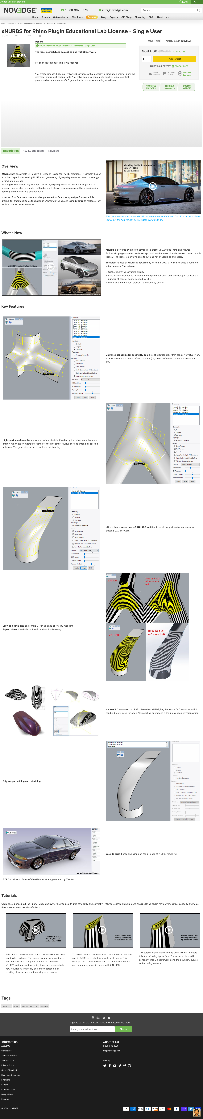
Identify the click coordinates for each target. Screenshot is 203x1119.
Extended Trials (8, 1089)
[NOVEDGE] (21, 10)
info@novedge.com (115, 10)
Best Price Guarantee (10, 1075)
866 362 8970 (181, 66)
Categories (59, 17)
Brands (46, 17)
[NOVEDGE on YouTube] (115, 1066)
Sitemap (106, 1060)
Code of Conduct (9, 1070)
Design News (7, 1094)
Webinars (77, 17)
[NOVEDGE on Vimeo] (120, 1066)
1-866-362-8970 (76, 10)
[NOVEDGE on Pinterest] (125, 1066)
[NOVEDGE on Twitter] (105, 1066)
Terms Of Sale (7, 1060)
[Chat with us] (197, 1113)
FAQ (151, 17)
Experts (114, 17)
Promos (92, 17)
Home (35, 17)
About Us (162, 17)
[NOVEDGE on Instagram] (129, 1066)
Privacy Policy (7, 1065)
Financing (140, 17)
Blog (103, 17)
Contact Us (6, 1051)
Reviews (5, 1099)
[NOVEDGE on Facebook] (110, 1066)
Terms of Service (9, 1055)
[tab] (10, 151)
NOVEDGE (13, 1108)
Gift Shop (126, 17)
